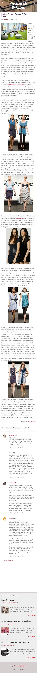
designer (8, 428)
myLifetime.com (32, 421)
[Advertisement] (18, 576)
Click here (20, 218)
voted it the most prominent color (16, 85)
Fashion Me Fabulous (18, 5)
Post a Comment (8, 560)
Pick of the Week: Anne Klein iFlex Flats (15, 642)
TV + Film (27, 428)
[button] (34, 14)
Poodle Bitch (12, 483)
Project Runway (17, 428)
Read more (32, 615)
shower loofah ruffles (24, 356)
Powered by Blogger (20, 666)
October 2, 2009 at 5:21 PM (16, 447)
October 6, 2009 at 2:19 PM (16, 556)
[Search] (34, 3)
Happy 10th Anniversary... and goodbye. (16, 621)
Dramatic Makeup (8, 600)
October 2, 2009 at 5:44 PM (16, 477)
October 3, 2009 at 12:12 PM (17, 513)
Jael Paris (11, 435)
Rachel (11, 518)
